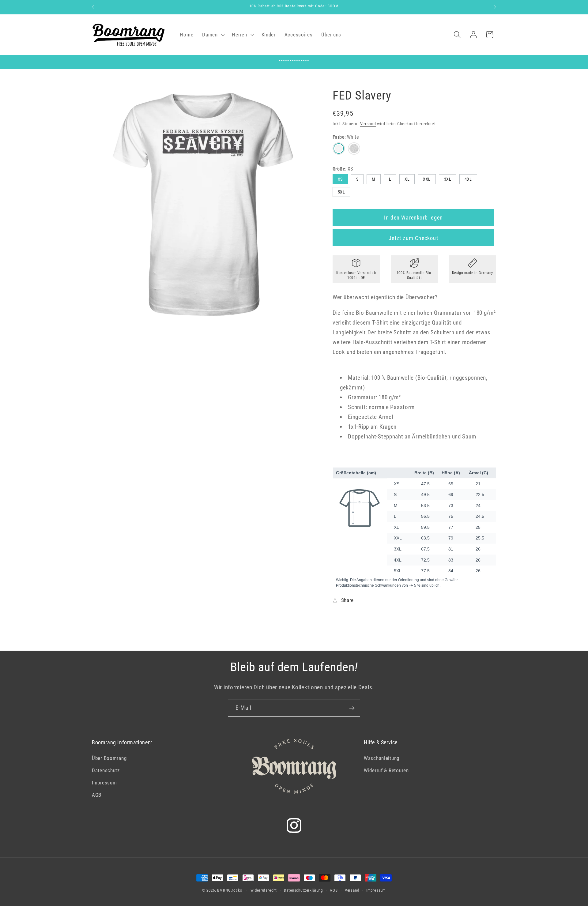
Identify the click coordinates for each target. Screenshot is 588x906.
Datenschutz (106, 770)
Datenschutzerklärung (303, 890)
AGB (96, 795)
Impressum (104, 783)
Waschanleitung (381, 758)
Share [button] (347, 600)
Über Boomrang (109, 758)
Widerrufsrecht (264, 890)
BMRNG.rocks (229, 890)
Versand (368, 123)
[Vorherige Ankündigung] (93, 7)
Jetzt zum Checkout (413, 238)
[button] (213, 34)
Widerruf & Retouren (386, 770)
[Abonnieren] (352, 708)
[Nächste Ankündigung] (495, 7)
